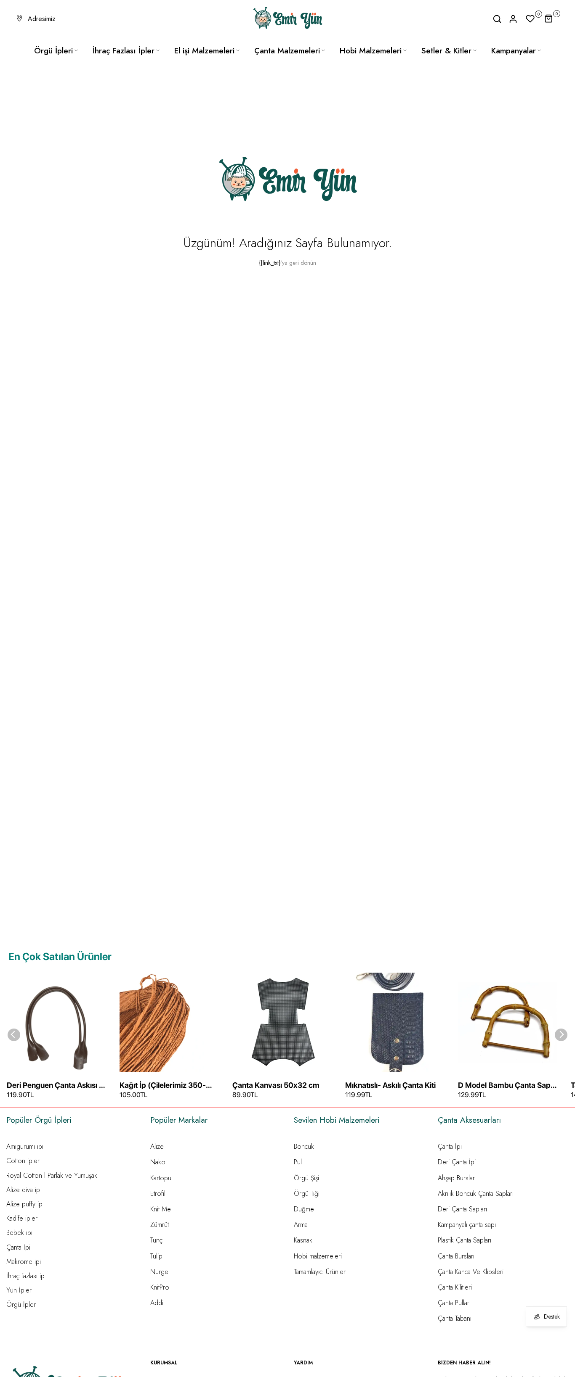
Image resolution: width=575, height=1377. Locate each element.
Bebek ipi (19, 1232)
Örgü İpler (21, 1304)
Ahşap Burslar (456, 1178)
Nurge (159, 1272)
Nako (157, 1162)
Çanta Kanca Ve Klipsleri (470, 1272)
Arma (301, 1224)
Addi (156, 1303)
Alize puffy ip (24, 1204)
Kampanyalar (513, 50)
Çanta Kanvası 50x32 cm (275, 1085)
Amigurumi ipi (24, 1146)
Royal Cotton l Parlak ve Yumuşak (51, 1175)
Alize (157, 1146)
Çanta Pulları (454, 1303)
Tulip (156, 1256)
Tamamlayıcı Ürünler (320, 1272)
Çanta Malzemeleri (287, 50)
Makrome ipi (23, 1261)
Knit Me (160, 1209)
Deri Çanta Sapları (462, 1209)
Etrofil (157, 1193)
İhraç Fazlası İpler (123, 50)
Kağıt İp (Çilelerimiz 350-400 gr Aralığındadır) (163, 1086)
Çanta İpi (18, 1247)
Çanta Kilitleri (455, 1287)
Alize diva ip (23, 1190)
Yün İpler (19, 1290)
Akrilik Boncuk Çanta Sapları (476, 1193)
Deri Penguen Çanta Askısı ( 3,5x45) (54, 1086)
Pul (298, 1162)
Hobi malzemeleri (318, 1256)
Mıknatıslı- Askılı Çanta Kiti (390, 1085)
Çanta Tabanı (454, 1318)
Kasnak (303, 1240)
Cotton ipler (23, 1161)
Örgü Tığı (306, 1193)
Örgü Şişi (306, 1178)
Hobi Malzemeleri (371, 50)
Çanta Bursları (456, 1256)
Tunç (156, 1240)
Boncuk (304, 1146)
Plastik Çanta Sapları (464, 1240)
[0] (530, 19)
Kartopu (160, 1178)
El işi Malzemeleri (204, 50)
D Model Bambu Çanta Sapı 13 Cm (505, 1086)
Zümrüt (159, 1224)
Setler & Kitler (446, 50)
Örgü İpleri (53, 50)
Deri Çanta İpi (457, 1162)
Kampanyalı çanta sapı (467, 1224)
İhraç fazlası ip (25, 1276)
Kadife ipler (21, 1218)
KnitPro (159, 1287)
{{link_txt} (269, 263)
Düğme (304, 1209)
